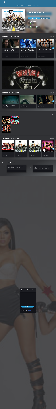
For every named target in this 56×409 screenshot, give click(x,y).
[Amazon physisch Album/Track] (31, 27)
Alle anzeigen (51, 36)
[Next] (53, 48)
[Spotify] (31, 23)
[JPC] (37, 27)
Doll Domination (36, 12)
